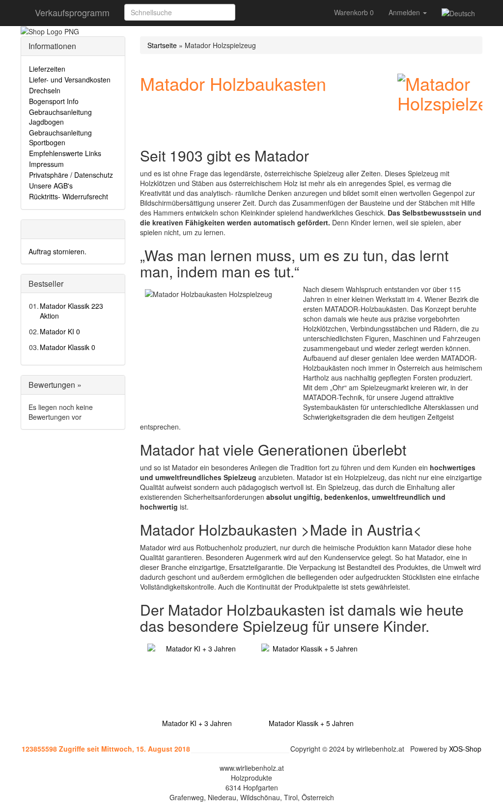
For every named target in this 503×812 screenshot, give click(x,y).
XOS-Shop (465, 749)
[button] (246, 12)
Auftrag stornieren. (57, 251)
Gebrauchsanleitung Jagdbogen (60, 117)
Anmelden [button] (405, 12)
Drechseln (44, 90)
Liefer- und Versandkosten (70, 79)
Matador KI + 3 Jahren (197, 723)
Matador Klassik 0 (67, 347)
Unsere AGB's (51, 185)
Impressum (46, 164)
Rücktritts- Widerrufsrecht (68, 196)
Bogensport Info (54, 101)
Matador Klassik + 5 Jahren (311, 723)
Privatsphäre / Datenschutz (71, 175)
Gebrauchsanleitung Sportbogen (60, 137)
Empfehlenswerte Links (65, 153)
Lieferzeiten (47, 69)
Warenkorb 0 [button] (354, 12)
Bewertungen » (55, 384)
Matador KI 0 (60, 331)
